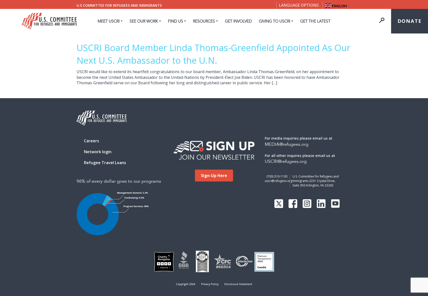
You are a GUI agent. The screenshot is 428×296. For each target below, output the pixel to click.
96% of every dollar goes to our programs (119, 181)
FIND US (175, 21)
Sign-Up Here (214, 175)
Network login (97, 151)
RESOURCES (204, 21)
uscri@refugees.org (278, 181)
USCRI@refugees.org (286, 161)
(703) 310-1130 (277, 176)
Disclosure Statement (238, 284)
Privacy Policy (209, 284)
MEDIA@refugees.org (286, 144)
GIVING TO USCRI (274, 21)
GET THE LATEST (315, 21)
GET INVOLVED (238, 21)
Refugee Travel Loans (105, 162)
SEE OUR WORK (144, 21)
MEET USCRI (109, 21)
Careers (91, 141)
